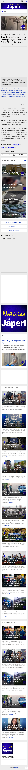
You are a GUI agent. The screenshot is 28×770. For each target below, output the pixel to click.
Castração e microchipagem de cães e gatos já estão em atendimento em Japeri (13, 342)
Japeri (6, 32)
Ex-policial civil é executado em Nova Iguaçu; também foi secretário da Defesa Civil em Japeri (13, 93)
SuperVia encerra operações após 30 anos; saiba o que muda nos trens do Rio (13, 515)
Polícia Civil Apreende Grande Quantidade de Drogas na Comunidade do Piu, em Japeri (13, 89)
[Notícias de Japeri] (14, 8)
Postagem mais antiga (14, 226)
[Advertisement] (14, 62)
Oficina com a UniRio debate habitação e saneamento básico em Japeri (13, 560)
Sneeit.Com (16, 767)
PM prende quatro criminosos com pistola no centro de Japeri (14, 446)
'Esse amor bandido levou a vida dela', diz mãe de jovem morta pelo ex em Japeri (13, 727)
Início (2, 32)
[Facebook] (1, 1)
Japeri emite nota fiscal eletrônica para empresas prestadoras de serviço (12, 538)
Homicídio (10, 32)
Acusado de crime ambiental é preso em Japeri (14, 96)
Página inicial (14, 230)
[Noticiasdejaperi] (6, 1)
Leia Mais (6, 411)
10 (4, 599)
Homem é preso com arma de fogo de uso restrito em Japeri (13, 213)
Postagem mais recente (14, 222)
